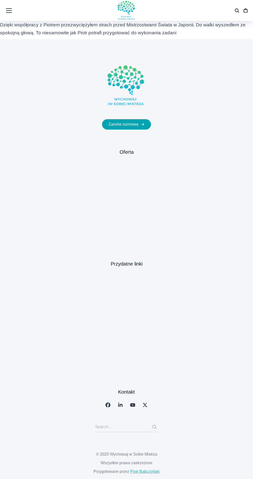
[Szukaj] (154, 427)
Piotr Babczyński (145, 471)
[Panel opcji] (245, 10)
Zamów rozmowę (123, 124)
